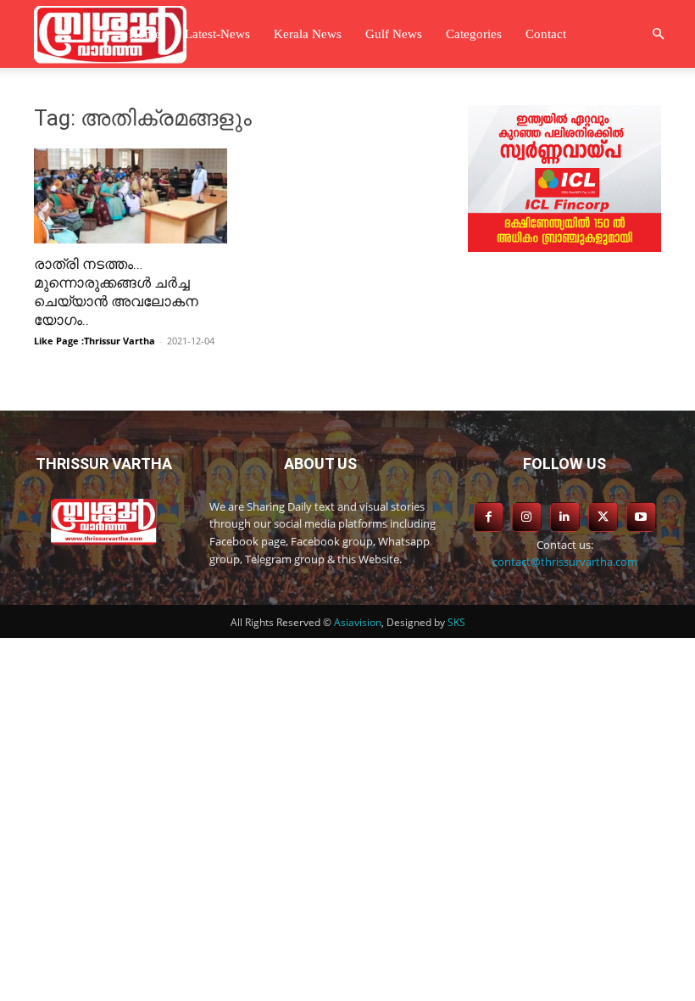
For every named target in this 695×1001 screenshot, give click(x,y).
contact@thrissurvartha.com (564, 561)
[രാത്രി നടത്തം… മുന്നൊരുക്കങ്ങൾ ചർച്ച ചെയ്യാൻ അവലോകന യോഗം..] (130, 195)
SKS (456, 622)
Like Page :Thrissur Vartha (94, 340)
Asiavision (357, 622)
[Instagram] (527, 517)
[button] (657, 34)
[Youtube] (641, 517)
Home (145, 34)
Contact (545, 34)
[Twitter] (603, 517)
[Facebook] (488, 517)
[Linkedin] (565, 517)
